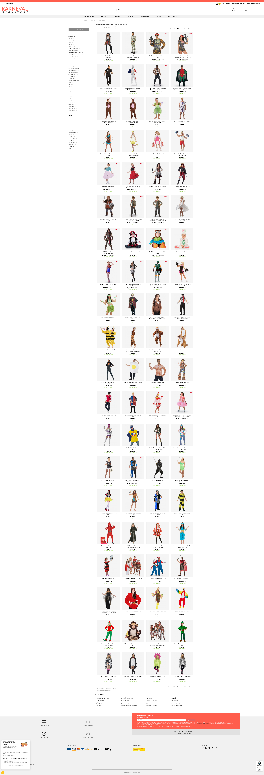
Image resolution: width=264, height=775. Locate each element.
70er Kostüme (99, 705)
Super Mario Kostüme (176, 703)
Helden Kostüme (150, 702)
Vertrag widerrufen (143, 767)
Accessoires (145, 16)
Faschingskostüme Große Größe (104, 697)
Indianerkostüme (125, 700)
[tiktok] (207, 748)
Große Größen (72, 102)
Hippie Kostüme (100, 702)
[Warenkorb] (253, 10)
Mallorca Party (89, 16)
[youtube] (210, 748)
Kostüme (104, 16)
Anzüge (71, 86)
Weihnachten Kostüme (152, 700)
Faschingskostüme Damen (102, 698)
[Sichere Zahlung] (44, 721)
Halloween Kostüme (126, 703)
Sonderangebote (173, 16)
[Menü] (262, 761)
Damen (71, 38)
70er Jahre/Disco (73, 72)
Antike (70, 84)
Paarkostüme (149, 697)
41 (181, 28)
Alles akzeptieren (23, 768)
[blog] (216, 748)
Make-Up (131, 16)
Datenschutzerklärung (203, 723)
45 (189, 28)
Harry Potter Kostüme (151, 705)
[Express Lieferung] (88, 733)
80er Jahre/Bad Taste (74, 74)
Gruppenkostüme (73, 58)
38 (170, 28)
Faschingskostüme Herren (177, 697)
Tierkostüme (149, 698)
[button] (3, 772)
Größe (70, 92)
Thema (70, 64)
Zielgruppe (71, 36)
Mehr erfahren (8, 768)
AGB (129, 767)
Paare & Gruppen (73, 50)
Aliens (70, 82)
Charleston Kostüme (126, 702)
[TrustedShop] (218, 4)
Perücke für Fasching (176, 705)
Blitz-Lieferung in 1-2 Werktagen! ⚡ (132, 1)
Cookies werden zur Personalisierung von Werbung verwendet (15, 762)
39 (174, 28)
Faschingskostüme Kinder (127, 698)
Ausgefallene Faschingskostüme (129, 705)
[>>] (192, 28)
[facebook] (200, 748)
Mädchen (71, 46)
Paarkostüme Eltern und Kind (76, 54)
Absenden (192, 719)
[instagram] (203, 748)
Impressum (119, 767)
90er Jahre (71, 76)
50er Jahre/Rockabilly (74, 68)
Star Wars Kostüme (101, 703)
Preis (69, 154)
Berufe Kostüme (100, 700)
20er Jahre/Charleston (74, 66)
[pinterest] (213, 748)
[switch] (259, 770)
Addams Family (72, 78)
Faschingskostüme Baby (127, 697)
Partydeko (158, 16)
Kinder (70, 42)
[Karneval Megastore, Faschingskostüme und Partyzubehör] (20, 10)
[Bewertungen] (44, 733)
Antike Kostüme (175, 702)
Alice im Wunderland (74, 80)
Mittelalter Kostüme (151, 703)
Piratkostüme (174, 698)
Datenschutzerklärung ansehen (9, 755)
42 (184, 28)
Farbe (70, 115)
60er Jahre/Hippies (73, 70)
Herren (71, 40)
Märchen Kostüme (175, 700)
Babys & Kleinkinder (74, 48)
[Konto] (233, 10)
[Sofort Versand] (88, 721)
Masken (117, 16)
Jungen (71, 44)
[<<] (164, 28)
